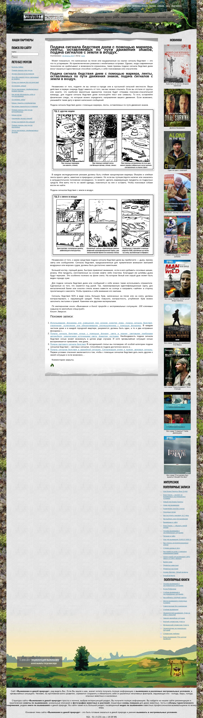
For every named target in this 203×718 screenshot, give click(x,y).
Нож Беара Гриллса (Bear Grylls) (175, 491)
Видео (108, 17)
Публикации (97, 17)
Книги (116, 17)
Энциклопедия (147, 17)
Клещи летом (17, 115)
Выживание (67, 6)
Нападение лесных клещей (22, 118)
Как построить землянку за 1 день (176, 515)
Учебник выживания (170, 609)
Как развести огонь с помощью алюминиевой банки (175, 552)
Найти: (14, 52)
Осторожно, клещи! (19, 86)
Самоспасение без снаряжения (175, 606)
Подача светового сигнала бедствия (68, 344)
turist (83, 56)
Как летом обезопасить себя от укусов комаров (23, 95)
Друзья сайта (125, 6)
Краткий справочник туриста (174, 621)
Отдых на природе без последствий (25, 82)
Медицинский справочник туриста (176, 625)
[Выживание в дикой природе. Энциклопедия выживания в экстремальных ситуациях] (43, 20)
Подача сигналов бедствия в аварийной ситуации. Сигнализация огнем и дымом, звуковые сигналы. (101, 349)
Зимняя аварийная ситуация (174, 618)
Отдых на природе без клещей (23, 122)
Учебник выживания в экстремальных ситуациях (173, 593)
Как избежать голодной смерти (174, 597)
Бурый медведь (169, 575)
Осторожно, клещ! (18, 99)
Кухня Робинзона (169, 589)
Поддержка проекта (140, 6)
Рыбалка (161, 17)
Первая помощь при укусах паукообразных (22, 110)
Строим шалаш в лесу (171, 548)
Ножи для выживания (171, 505)
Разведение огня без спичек (173, 508)
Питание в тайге (169, 536)
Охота (170, 17)
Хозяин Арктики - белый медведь (175, 572)
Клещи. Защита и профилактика (24, 103)
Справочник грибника (171, 633)
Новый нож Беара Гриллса (173, 502)
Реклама (152, 6)
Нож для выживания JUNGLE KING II (177, 539)
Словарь (161, 6)
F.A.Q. (168, 6)
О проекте (105, 6)
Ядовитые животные (171, 565)
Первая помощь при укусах (22, 70)
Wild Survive (176, 6)
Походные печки (169, 512)
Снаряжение (83, 17)
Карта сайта (95, 6)
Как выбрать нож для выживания (175, 519)
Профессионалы (129, 17)
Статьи (71, 17)
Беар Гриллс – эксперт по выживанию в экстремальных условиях (174, 496)
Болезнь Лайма (17, 67)
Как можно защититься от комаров (25, 106)
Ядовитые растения (170, 569)
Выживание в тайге (170, 522)
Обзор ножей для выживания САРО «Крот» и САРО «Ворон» (176, 557)
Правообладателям (80, 6)
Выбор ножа (167, 562)
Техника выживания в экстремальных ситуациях (173, 532)
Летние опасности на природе (23, 74)
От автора (115, 6)
